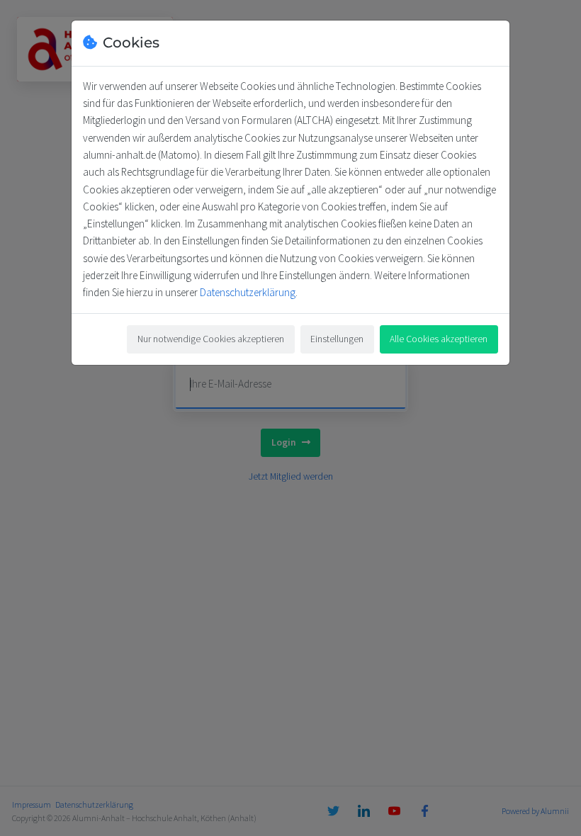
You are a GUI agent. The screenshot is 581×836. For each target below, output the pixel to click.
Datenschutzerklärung (247, 292)
